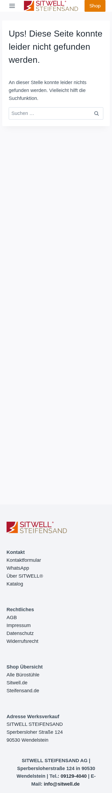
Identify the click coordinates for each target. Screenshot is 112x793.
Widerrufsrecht (22, 641)
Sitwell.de (17, 682)
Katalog (15, 584)
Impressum (19, 625)
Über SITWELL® (25, 576)
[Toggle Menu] (12, 5)
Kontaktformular (24, 560)
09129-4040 (74, 776)
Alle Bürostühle (23, 675)
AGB (12, 617)
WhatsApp (18, 568)
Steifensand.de (23, 690)
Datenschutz (20, 633)
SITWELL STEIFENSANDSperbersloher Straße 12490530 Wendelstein (35, 732)
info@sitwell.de (62, 784)
